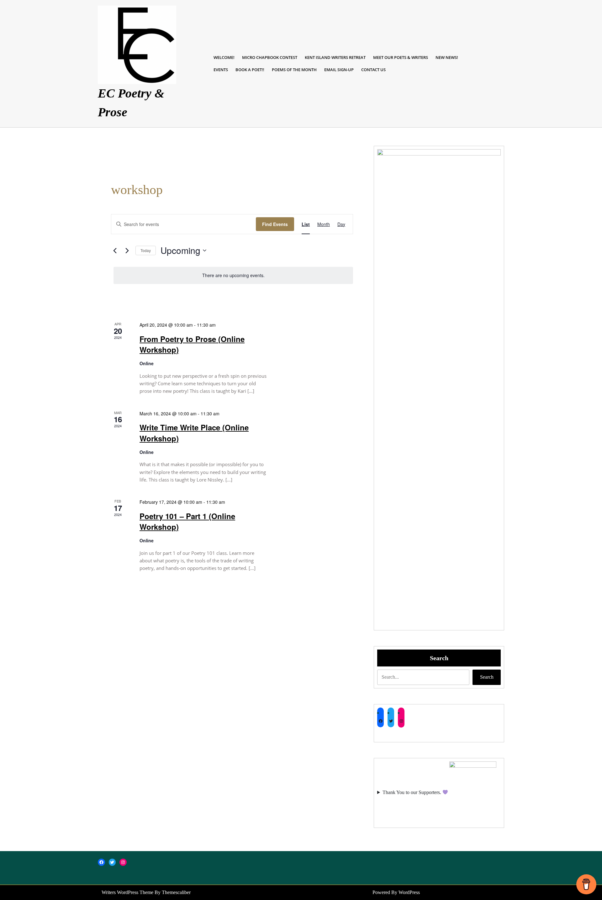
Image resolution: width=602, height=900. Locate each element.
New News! (447, 57)
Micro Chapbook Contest (269, 57)
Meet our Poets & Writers (400, 57)
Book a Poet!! (249, 69)
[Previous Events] (115, 250)
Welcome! (224, 57)
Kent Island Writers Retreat (335, 57)
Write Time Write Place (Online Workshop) (194, 432)
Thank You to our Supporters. (412, 792)
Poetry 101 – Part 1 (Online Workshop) (187, 521)
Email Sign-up (339, 69)
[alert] (233, 275)
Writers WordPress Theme (127, 892)
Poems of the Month (294, 69)
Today (145, 250)
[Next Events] (127, 250)
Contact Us (373, 69)
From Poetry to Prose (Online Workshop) (192, 344)
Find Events (275, 224)
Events (221, 69)
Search (439, 658)
